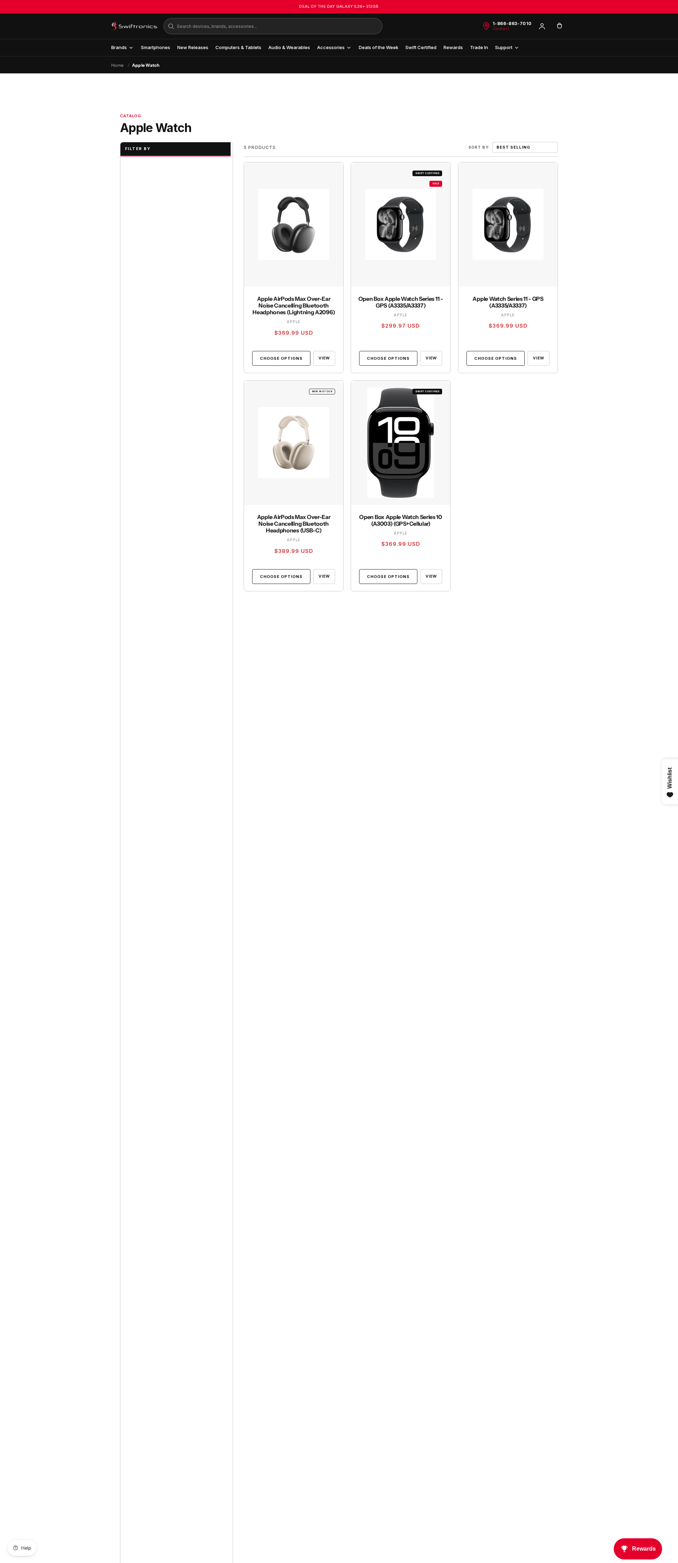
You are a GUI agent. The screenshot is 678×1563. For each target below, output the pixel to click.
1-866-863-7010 (512, 23)
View (324, 358)
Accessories (331, 47)
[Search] (170, 26)
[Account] (542, 26)
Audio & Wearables (289, 47)
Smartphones (155, 47)
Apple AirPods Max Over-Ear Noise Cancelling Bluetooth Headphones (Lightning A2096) (293, 305)
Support (503, 47)
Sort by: (479, 147)
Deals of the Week (378, 47)
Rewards (453, 47)
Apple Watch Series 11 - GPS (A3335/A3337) (507, 302)
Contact (501, 28)
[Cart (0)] (559, 26)
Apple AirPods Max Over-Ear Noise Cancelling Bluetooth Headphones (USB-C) (294, 524)
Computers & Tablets (238, 47)
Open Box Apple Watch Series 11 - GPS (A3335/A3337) (400, 302)
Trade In (479, 47)
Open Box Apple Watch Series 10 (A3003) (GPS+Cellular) (400, 520)
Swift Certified (420, 47)
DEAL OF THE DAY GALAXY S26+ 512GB (339, 6)
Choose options (281, 358)
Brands (119, 47)
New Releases (192, 47)
